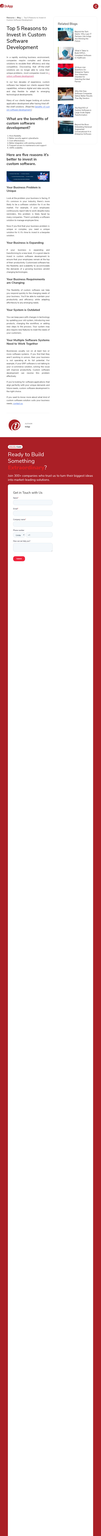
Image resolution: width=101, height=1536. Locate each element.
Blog (19, 17)
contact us (18, 403)
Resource (10, 17)
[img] (28, 176)
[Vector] (6, 6)
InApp (27, 426)
